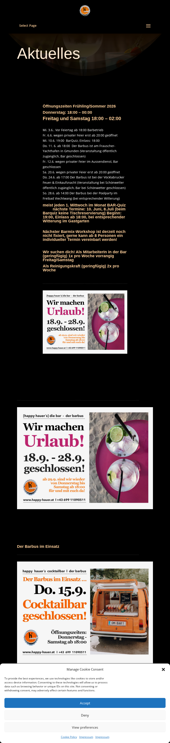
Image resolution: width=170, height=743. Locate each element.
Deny (85, 715)
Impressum (86, 737)
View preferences (85, 727)
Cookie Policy (69, 737)
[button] (163, 669)
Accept (85, 703)
